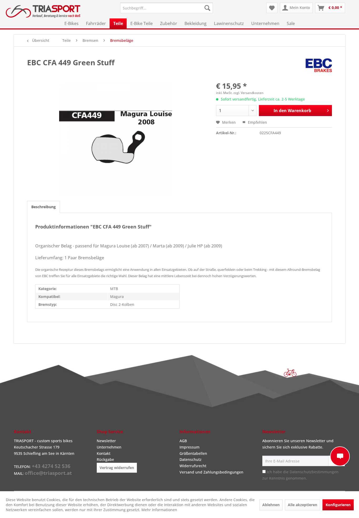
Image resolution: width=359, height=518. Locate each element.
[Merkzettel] (272, 8)
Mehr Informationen (159, 509)
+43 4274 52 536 (51, 466)
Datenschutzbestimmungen (314, 471)
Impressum (189, 447)
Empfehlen (257, 122)
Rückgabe (105, 459)
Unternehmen (109, 447)
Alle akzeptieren (302, 504)
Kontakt (103, 453)
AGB (183, 440)
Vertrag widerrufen (117, 467)
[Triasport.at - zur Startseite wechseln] (43, 11)
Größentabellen (193, 453)
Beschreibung (43, 206)
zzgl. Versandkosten (248, 93)
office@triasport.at (48, 473)
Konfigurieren (338, 504)
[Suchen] (207, 8)
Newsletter (106, 440)
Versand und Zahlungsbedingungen (211, 472)
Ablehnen (271, 504)
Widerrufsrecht (193, 465)
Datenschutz (191, 459)
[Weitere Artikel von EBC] (319, 67)
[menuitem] (166, 8)
